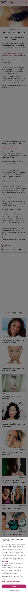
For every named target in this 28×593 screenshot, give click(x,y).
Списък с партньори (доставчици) (11, 581)
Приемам (14, 586)
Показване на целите (14, 590)
